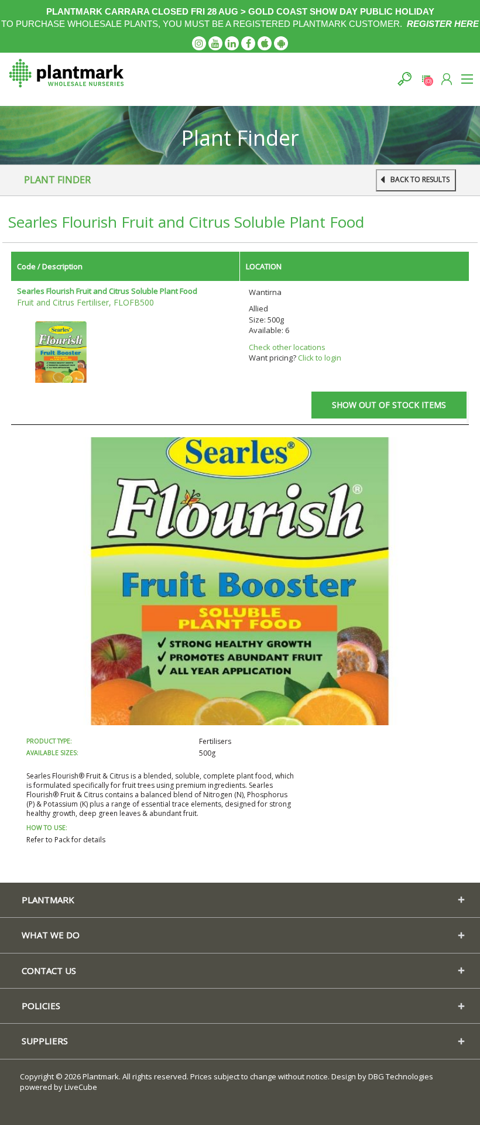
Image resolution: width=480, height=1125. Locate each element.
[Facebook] (248, 43)
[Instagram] (199, 43)
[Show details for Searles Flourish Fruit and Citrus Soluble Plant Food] (61, 351)
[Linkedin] (232, 43)
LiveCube (80, 1087)
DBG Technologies (400, 1076)
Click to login (319, 357)
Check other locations (287, 347)
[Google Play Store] (281, 43)
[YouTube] (215, 43)
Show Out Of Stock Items (389, 404)
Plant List (426, 78)
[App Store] (265, 43)
